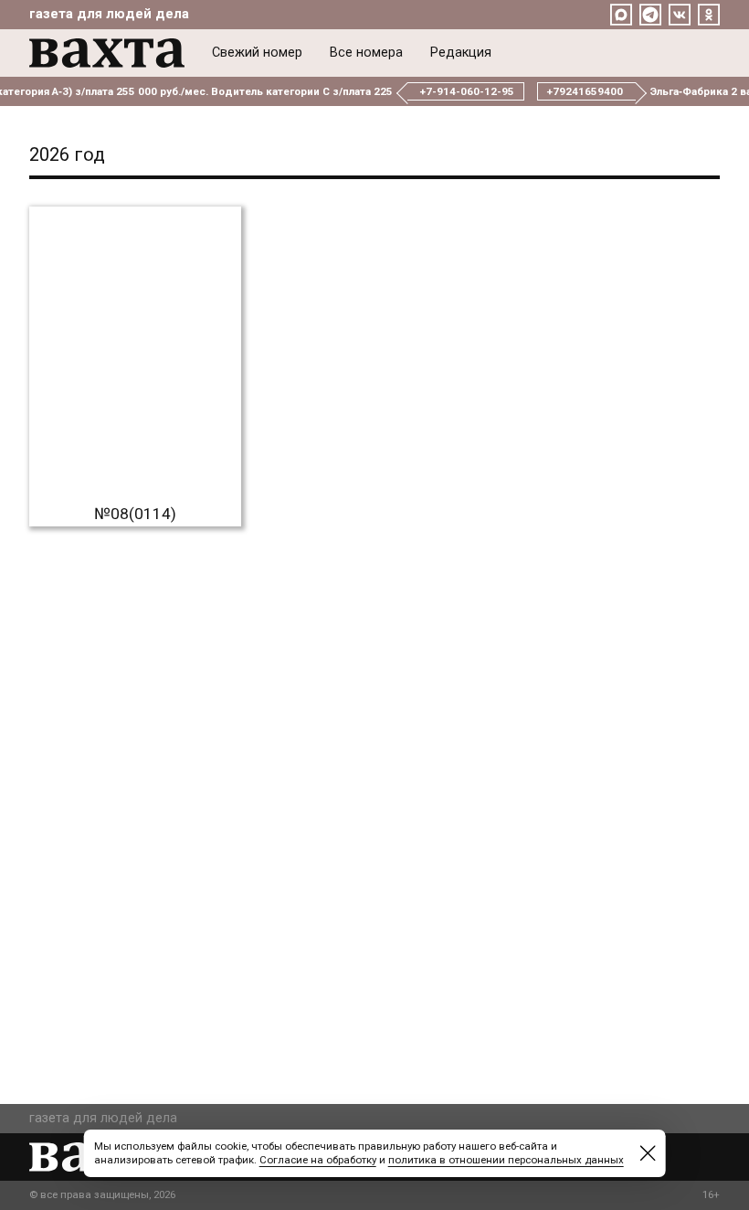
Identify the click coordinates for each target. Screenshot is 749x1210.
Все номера (366, 53)
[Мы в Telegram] (650, 15)
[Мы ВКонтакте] (680, 15)
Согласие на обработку (317, 1159)
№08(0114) (135, 513)
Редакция (460, 53)
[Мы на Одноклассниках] (709, 15)
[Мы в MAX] (621, 15)
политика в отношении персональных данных (506, 1159)
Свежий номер (257, 53)
